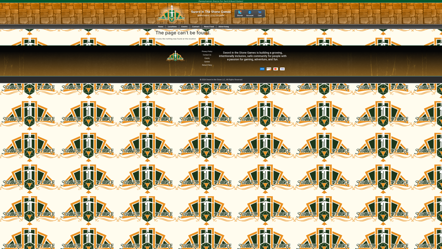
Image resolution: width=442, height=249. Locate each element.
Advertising (224, 26)
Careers (207, 62)
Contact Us (207, 55)
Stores (240, 15)
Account (249, 15)
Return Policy (207, 65)
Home (160, 26)
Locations (172, 26)
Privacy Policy (207, 51)
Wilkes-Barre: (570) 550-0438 (211, 15)
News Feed (209, 26)
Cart (260, 15)
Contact (195, 26)
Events (184, 26)
